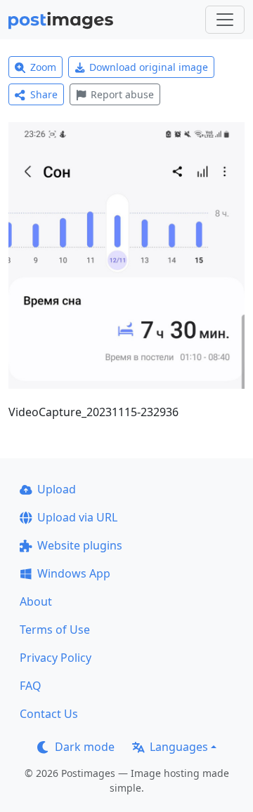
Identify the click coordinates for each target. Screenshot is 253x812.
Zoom (43, 67)
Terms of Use (55, 629)
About (36, 601)
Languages (179, 746)
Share (44, 94)
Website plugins (79, 545)
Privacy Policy (55, 657)
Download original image (148, 67)
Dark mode (85, 746)
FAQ (30, 685)
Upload (56, 489)
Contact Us (49, 713)
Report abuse (122, 94)
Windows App (73, 573)
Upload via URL (77, 517)
